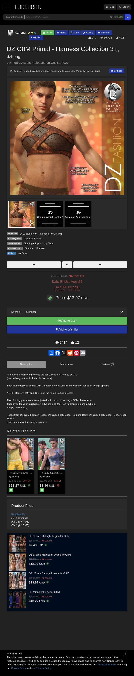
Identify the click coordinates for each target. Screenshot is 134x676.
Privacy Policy (43, 668)
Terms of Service (106, 664)
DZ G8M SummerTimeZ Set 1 (26, 472)
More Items (66, 364)
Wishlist (36, 37)
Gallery (89, 32)
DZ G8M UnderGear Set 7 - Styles (59, 472)
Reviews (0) (107, 364)
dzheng (13, 56)
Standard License (34, 248)
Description (26, 364)
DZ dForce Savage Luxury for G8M (49, 573)
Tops (37, 243)
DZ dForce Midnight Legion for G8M (49, 536)
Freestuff (105, 32)
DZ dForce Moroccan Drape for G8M (50, 554)
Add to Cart (68, 320)
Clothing (28, 243)
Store (76, 32)
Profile (62, 32)
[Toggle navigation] (7, 7)
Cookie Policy (18, 668)
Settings (117, 71)
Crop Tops (47, 243)
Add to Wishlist (68, 329)
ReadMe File (18, 514)
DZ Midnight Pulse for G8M (44, 591)
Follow (48, 32)
